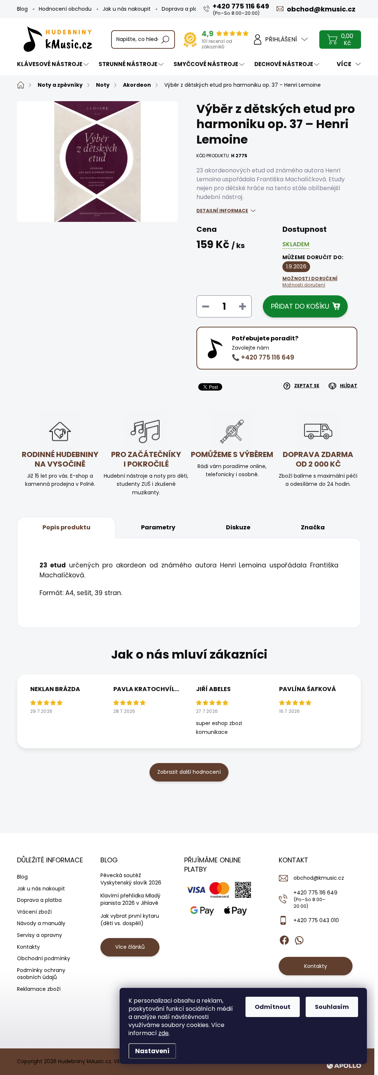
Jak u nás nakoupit (127, 9)
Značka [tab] (313, 527)
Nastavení (152, 1051)
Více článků (130, 947)
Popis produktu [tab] (66, 527)
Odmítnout (273, 1007)
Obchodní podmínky (43, 958)
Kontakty (28, 947)
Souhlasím (332, 1007)
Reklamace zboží (39, 989)
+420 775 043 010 (316, 920)
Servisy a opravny (39, 935)
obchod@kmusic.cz (318, 878)
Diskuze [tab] (238, 527)
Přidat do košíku (300, 306)
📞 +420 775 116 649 (263, 357)
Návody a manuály (41, 923)
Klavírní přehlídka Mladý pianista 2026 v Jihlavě (130, 899)
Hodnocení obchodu (65, 9)
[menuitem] (53, 64)
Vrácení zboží (34, 912)
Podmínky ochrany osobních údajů (41, 973)
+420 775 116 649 (315, 899)
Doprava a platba (184, 9)
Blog (22, 9)
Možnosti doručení (309, 282)
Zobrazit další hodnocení (189, 772)
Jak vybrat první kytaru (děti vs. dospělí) (129, 919)
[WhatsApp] (299, 938)
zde (163, 1033)
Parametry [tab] (158, 527)
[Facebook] (284, 938)
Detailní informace (222, 210)
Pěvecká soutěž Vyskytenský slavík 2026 (130, 879)
